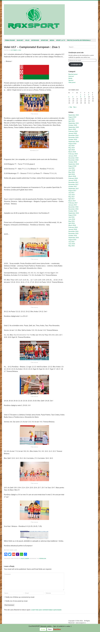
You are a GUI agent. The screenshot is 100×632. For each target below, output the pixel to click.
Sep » (75, 107)
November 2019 (73, 137)
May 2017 (71, 196)
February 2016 (73, 227)
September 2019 (73, 141)
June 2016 (71, 219)
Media (52, 40)
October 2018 (72, 162)
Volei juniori (25, 558)
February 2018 (73, 178)
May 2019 (71, 147)
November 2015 (73, 233)
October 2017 (72, 186)
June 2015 (71, 243)
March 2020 (72, 129)
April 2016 (71, 223)
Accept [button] (43, 629)
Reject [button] (50, 629)
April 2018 (71, 174)
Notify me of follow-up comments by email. (20, 597)
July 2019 (71, 145)
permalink (42, 558)
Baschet (20, 40)
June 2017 (71, 194)
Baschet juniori (73, 74)
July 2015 (71, 241)
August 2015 (72, 239)
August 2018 (72, 166)
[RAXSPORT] (34, 19)
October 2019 (72, 139)
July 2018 (71, 168)
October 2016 (72, 211)
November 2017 (73, 184)
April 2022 (71, 121)
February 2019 (73, 154)
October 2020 (72, 125)
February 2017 (73, 203)
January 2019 (72, 156)
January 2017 (72, 205)
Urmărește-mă (76, 64)
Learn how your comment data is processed (46, 610)
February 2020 (73, 131)
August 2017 (72, 190)
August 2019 (72, 143)
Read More (57, 629)
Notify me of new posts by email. (17, 601)
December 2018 (73, 158)
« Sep (70, 107)
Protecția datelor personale (79, 40)
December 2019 (73, 135)
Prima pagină (10, 40)
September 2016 (73, 213)
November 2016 (73, 209)
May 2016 (71, 221)
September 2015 (73, 237)
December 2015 (73, 231)
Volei (27, 40)
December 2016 (73, 207)
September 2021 (73, 123)
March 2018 (72, 176)
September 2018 (73, 164)
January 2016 (72, 229)
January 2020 (72, 133)
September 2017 (73, 188)
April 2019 (71, 149)
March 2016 (72, 225)
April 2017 (71, 199)
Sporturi (44, 40)
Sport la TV (60, 40)
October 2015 (72, 235)
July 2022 (71, 119)
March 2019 (72, 152)
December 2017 (73, 182)
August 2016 (72, 215)
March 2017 (72, 201)
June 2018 (71, 170)
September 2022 (73, 115)
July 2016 (71, 217)
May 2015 (71, 245)
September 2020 (73, 127)
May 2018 (71, 172)
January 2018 (72, 180)
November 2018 (73, 160)
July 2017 (71, 192)
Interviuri (35, 40)
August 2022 (72, 117)
